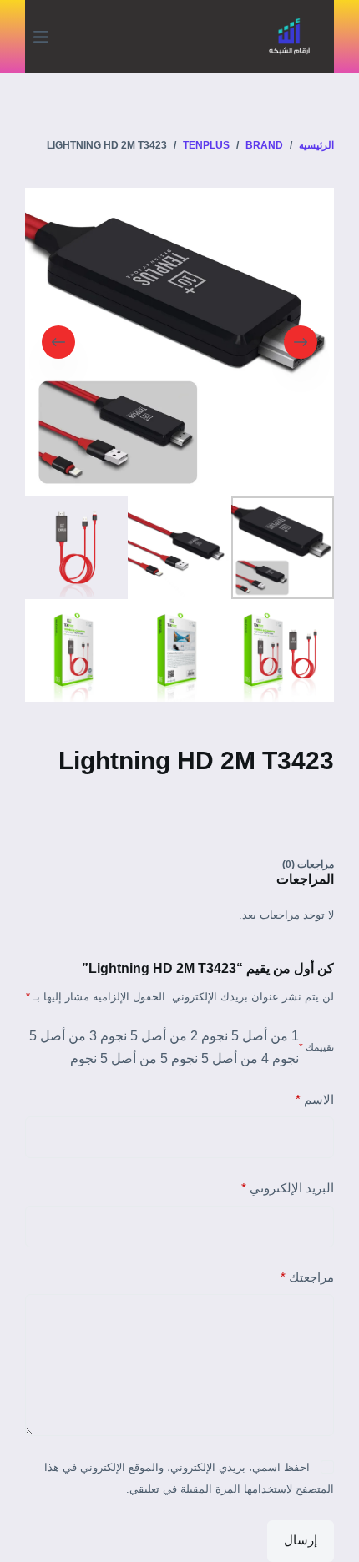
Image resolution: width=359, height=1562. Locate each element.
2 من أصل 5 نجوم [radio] (149, 1036)
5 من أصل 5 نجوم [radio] (119, 1058)
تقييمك (316, 1047)
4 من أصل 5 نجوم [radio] (220, 1058)
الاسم (315, 1099)
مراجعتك (307, 1277)
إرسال (300, 1540)
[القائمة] (40, 36)
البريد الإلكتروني (287, 1188)
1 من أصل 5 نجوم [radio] (250, 1036)
